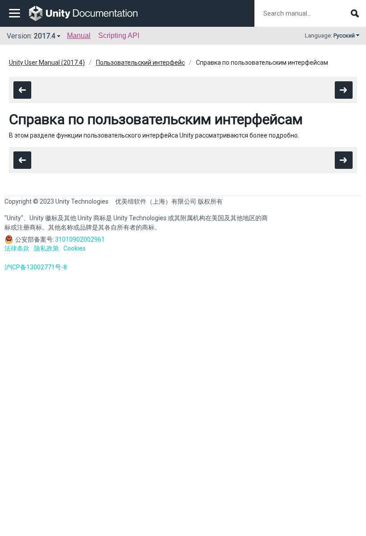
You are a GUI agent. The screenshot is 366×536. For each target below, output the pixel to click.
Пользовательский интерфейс (140, 62)
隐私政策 (46, 248)
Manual (79, 35)
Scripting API (118, 35)
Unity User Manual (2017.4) (47, 62)
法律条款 (16, 248)
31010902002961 (80, 239)
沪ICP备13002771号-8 (35, 267)
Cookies (74, 248)
